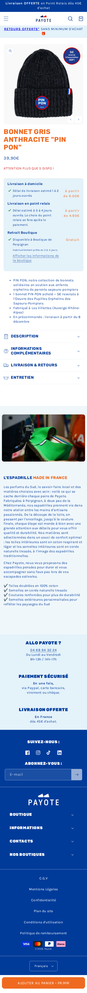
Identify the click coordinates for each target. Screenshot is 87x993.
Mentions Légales (43, 889)
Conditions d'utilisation (43, 922)
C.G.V (43, 878)
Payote (48, 949)
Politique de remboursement (43, 933)
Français (41, 966)
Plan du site (43, 911)
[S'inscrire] (76, 774)
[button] (6, 18)
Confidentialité (43, 900)
